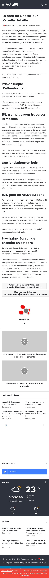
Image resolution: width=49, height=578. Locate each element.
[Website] (24, 323)
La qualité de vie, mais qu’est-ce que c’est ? (11, 403)
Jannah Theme (6, 571)
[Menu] (3, 5)
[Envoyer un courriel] (13, 25)
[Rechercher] (46, 5)
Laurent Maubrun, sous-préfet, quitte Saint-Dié (36, 542)
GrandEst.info (18, 563)
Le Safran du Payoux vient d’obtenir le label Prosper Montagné (12, 413)
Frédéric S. (8, 25)
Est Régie (42, 563)
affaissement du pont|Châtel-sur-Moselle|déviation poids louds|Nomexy (24, 286)
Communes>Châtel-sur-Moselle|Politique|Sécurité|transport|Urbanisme (25, 293)
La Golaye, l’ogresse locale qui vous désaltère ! (35, 413)
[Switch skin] (42, 5)
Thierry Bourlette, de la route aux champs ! (34, 403)
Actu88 (42, 559)
